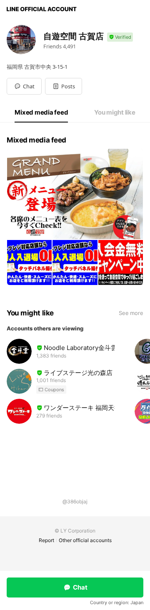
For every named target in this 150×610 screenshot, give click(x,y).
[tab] (41, 112)
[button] (63, 86)
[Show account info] (120, 37)
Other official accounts (85, 540)
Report (46, 540)
